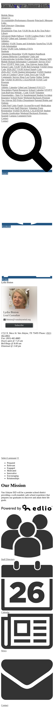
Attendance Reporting (11, 54)
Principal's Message (44, 20)
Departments (7, 31)
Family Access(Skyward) (28, 105)
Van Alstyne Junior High (25, 5)
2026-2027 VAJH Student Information (18, 72)
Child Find (6, 105)
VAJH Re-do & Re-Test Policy (36, 31)
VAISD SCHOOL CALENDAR (20, 80)
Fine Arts (17, 31)
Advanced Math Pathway (12, 36)
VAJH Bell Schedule (29, 67)
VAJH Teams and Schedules (23, 43)
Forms (4, 49)
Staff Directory (8, 25)
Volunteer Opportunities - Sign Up (22, 93)
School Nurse (17, 98)
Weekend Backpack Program (36, 98)
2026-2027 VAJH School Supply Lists (24, 69)
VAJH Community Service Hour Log (23, 75)
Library (4, 33)
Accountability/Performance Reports (17, 20)
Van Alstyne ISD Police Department (17, 100)
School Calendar (36, 90)
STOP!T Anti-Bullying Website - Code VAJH (26, 91)
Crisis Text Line (31, 74)
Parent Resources (20, 90)
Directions (20, 25)
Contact (4, 121)
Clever (20, 74)
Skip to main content (10, 12)
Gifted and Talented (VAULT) (22, 38)
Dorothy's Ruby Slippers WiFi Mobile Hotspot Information (26, 60)
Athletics (5, 43)
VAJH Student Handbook (33, 54)
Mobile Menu (7, 15)
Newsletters (6, 90)
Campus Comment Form (20, 116)
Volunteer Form (36, 108)
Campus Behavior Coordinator (15, 56)
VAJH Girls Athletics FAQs (20, 49)
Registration (6, 110)
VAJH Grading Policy (35, 36)
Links (3, 23)
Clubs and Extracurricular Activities (20, 57)
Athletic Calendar (9, 87)
